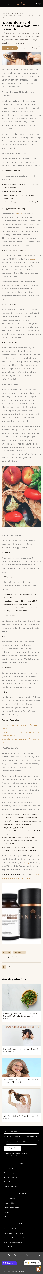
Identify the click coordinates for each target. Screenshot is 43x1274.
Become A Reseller (10, 1229)
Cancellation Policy (10, 1186)
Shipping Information (11, 1177)
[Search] (8, 3)
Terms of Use (8, 1168)
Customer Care (9, 1198)
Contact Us (8, 1212)
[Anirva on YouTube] (40, 1255)
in (12, 958)
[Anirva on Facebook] (10, 1255)
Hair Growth (6, 952)
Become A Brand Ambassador (14, 1238)
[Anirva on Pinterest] (28, 1255)
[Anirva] (22, 3)
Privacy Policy (9, 1173)
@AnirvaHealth (11, 1153)
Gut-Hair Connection (15, 13)
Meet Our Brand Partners (13, 1247)
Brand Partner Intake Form (13, 1242)
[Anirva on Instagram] (16, 1255)
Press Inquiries (9, 1203)
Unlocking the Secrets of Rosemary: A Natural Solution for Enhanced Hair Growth (20, 1016)
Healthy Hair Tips (19, 952)
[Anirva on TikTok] (34, 1255)
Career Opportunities (11, 1208)
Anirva (8, 1271)
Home (4, 13)
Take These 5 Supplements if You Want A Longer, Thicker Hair (20, 1081)
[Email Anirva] (4, 1255)
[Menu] (4, 3)
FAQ (5, 1217)
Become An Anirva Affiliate (13, 1233)
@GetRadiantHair (11, 1156)
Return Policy (9, 1182)
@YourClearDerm (21, 1153)
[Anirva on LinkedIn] (22, 1255)
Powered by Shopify (17, 1271)
